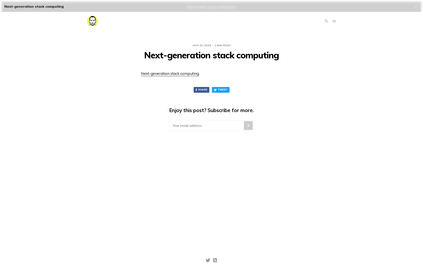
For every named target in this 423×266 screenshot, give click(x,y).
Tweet (223, 89)
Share (203, 89)
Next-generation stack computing (170, 73)
